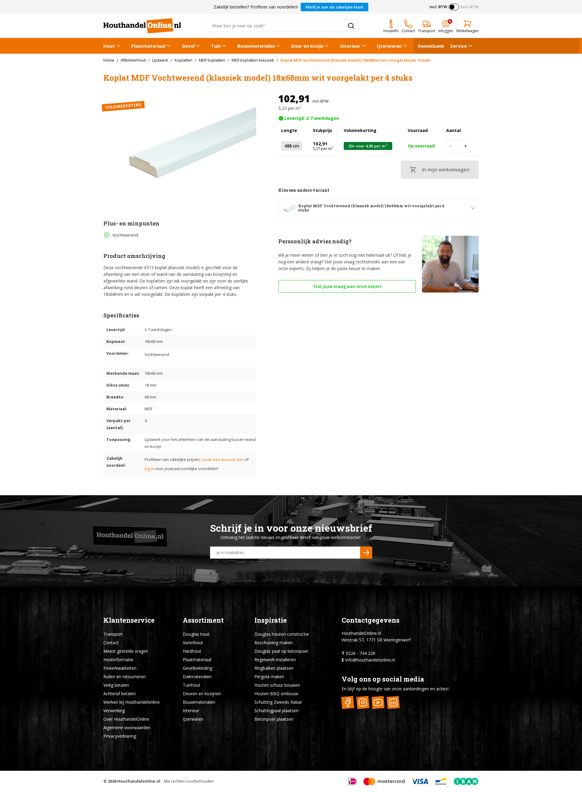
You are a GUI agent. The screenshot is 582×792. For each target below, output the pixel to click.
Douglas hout (196, 634)
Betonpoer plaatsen (273, 719)
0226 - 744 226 (360, 653)
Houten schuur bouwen (277, 685)
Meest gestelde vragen (125, 651)
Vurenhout (193, 642)
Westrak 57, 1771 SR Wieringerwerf (376, 640)
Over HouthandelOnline (126, 719)
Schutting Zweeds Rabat (278, 702)
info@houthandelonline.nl (370, 660)
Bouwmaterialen (256, 46)
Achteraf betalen (119, 693)
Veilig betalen (116, 685)
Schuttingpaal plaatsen (276, 710)
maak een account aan (223, 459)
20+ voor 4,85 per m (368, 146)
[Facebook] (347, 702)
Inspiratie (270, 620)
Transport (113, 634)
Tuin (216, 46)
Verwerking (114, 710)
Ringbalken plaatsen (273, 668)
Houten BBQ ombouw (276, 693)
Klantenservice (129, 620)
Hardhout (192, 651)
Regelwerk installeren (275, 659)
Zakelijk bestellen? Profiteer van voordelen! (256, 7)
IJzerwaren (389, 46)
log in (149, 468)
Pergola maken (269, 676)
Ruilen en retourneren (124, 676)
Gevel (188, 46)
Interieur (350, 46)
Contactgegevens (371, 620)
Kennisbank (431, 46)
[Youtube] (378, 702)
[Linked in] (393, 702)
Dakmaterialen (197, 676)
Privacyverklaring (119, 736)
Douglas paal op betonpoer (281, 651)
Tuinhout (191, 685)
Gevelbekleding (197, 668)
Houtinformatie (118, 659)
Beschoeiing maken (273, 642)
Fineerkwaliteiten (119, 668)
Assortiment (203, 620)
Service (458, 46)
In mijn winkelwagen (446, 169)
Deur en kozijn (307, 46)
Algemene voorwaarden (126, 727)
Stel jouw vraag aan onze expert (347, 286)
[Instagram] (363, 702)
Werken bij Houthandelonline (131, 702)
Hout (109, 46)
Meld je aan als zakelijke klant (334, 7)
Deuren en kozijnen (202, 693)
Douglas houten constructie (281, 634)
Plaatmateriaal (148, 46)
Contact (111, 642)
